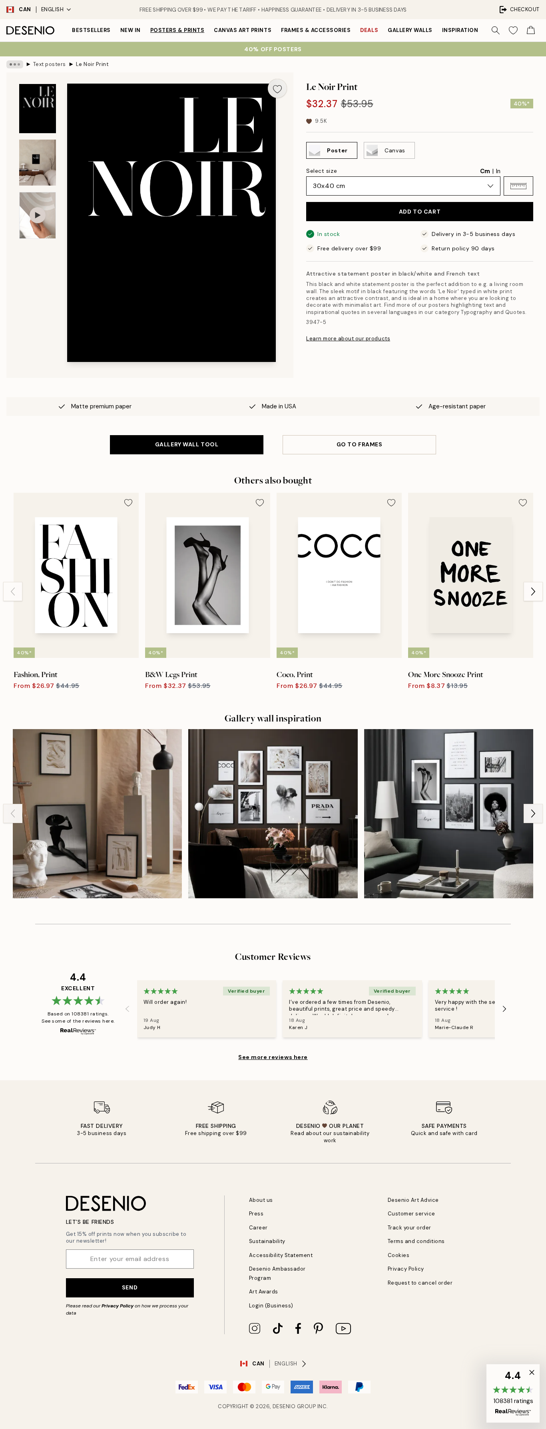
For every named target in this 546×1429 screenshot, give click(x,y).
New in (130, 30)
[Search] (495, 30)
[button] (518, 186)
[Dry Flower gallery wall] (272, 813)
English (52, 9)
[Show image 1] (37, 108)
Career (258, 1227)
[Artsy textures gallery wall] (97, 813)
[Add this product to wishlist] (277, 88)
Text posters (49, 64)
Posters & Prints (177, 30)
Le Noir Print (92, 64)
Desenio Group (294, 1406)
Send (129, 1287)
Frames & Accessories (316, 30)
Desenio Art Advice (413, 1200)
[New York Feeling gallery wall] (448, 813)
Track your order (409, 1227)
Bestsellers (91, 30)
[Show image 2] (37, 163)
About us (261, 1200)
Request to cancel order (420, 1282)
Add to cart (419, 211)
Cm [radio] (485, 171)
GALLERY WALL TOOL (187, 444)
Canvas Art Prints (242, 30)
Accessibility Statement (281, 1255)
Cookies (399, 1255)
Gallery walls (410, 30)
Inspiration (460, 30)
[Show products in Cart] (531, 30)
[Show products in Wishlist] (513, 30)
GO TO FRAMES (360, 444)
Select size (321, 170)
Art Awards (263, 1291)
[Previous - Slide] (12, 591)
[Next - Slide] (533, 591)
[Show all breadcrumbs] (14, 64)
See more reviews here (273, 1057)
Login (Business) (271, 1305)
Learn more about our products (348, 338)
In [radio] (498, 171)
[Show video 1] (37, 215)
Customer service (411, 1213)
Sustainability (267, 1241)
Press (256, 1213)
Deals (369, 30)
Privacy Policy (118, 1306)
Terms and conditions (416, 1241)
